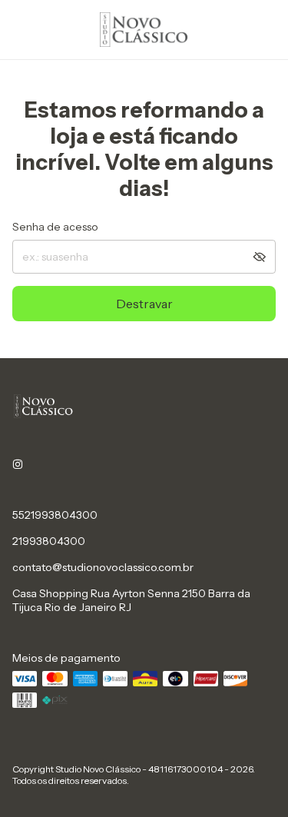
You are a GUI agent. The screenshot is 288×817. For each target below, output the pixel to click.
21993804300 (48, 541)
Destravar (144, 303)
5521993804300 (55, 515)
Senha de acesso (55, 227)
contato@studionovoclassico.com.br (103, 567)
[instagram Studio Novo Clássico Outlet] (17, 464)
